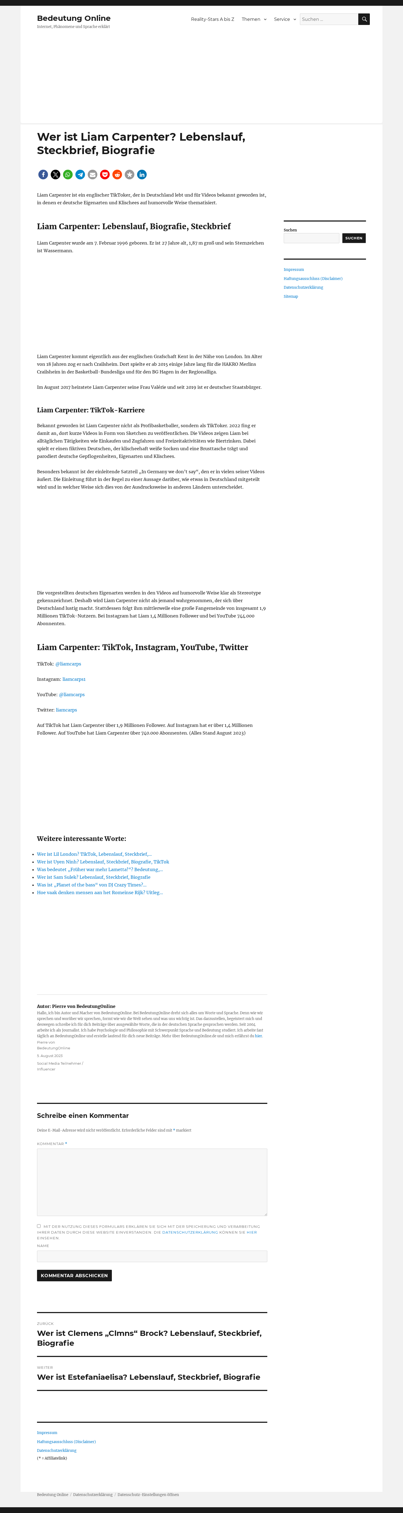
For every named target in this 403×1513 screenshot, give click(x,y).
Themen (251, 19)
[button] (43, 174)
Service (282, 19)
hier (258, 1036)
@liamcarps (68, 664)
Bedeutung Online (74, 18)
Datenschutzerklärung (190, 1232)
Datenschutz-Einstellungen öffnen (148, 1494)
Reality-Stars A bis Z (212, 19)
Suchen (290, 230)
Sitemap (291, 296)
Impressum (47, 1432)
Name (43, 1245)
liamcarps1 (74, 679)
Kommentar (52, 1143)
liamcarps (66, 710)
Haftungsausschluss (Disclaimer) (66, 1442)
